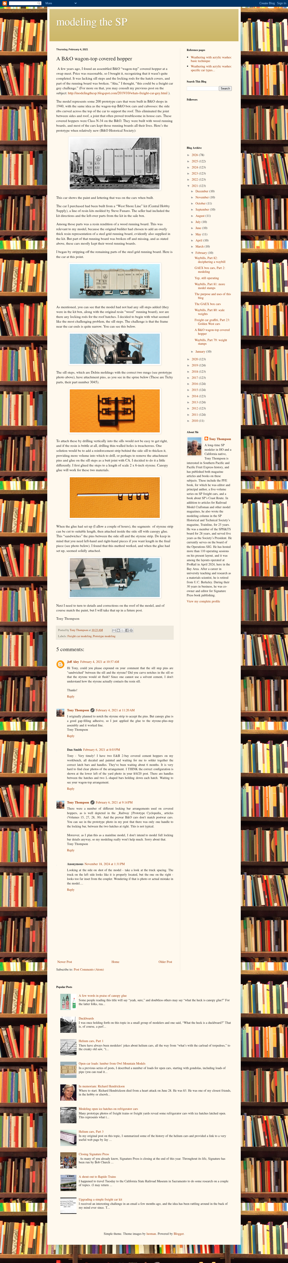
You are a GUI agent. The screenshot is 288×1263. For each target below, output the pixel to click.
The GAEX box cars (208, 304)
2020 (195, 359)
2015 (195, 390)
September (203, 209)
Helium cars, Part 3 (91, 1131)
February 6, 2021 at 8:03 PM (101, 749)
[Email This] (114, 630)
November (203, 197)
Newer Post (64, 962)
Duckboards (86, 1018)
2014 (195, 396)
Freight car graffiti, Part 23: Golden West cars (212, 322)
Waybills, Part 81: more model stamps (210, 286)
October (201, 203)
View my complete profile (203, 601)
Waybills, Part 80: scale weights (210, 312)
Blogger (179, 1233)
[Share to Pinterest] (131, 630)
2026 (195, 155)
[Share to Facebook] (127, 630)
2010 (195, 420)
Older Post (165, 962)
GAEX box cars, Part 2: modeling (210, 270)
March (200, 246)
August (200, 216)
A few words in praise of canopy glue (103, 995)
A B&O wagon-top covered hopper (212, 332)
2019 (195, 365)
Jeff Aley (73, 661)
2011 (195, 414)
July (199, 222)
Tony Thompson (78, 710)
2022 (195, 179)
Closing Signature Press (94, 1154)
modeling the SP (91, 21)
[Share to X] (122, 630)
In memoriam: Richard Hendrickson (102, 1086)
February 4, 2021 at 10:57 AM (99, 661)
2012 (195, 408)
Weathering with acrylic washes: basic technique (211, 59)
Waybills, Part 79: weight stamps (211, 342)
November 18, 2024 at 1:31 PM (105, 864)
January (201, 351)
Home (115, 962)
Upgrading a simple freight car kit (100, 1199)
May (199, 234)
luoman (151, 1233)
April (199, 240)
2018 (195, 371)
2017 (195, 377)
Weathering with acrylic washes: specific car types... (211, 68)
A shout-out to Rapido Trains (97, 1176)
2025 (195, 161)
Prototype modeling (104, 636)
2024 (195, 167)
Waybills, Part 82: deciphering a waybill (210, 260)
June (199, 228)
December (202, 191)
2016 (195, 383)
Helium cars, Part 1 (91, 1041)
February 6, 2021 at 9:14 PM (114, 802)
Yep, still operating (207, 278)
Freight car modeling (80, 636)
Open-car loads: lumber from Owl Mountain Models (112, 1063)
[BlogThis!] (118, 630)
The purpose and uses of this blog (213, 296)
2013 (195, 402)
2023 (195, 173)
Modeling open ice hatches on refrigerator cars (108, 1109)
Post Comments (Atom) (89, 969)
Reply (70, 696)
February (202, 252)
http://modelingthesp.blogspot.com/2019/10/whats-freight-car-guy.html (117, 93)
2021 (195, 186)
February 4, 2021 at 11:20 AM (115, 710)
